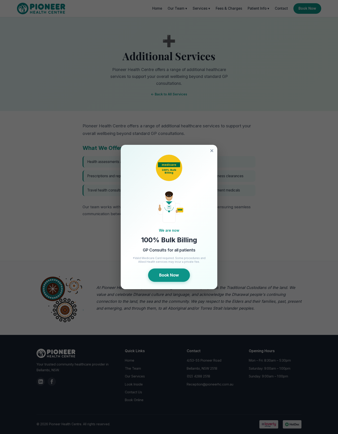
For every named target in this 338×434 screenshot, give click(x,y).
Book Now (169, 275)
